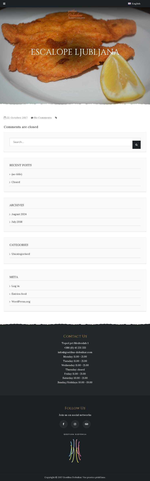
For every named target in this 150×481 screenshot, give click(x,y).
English (135, 4)
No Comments (43, 117)
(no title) (17, 174)
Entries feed (19, 293)
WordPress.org (21, 301)
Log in (15, 286)
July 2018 (17, 221)
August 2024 (19, 214)
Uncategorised (21, 254)
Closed (16, 182)
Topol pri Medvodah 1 (75, 343)
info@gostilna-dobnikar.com (75, 352)
